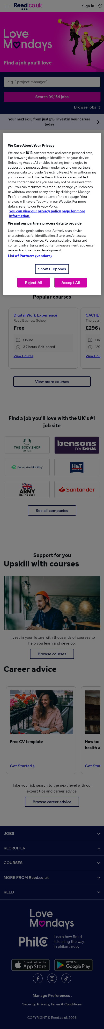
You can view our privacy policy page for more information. (47, 213)
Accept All (70, 282)
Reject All (33, 282)
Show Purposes (52, 269)
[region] (52, 214)
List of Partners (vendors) (30, 256)
